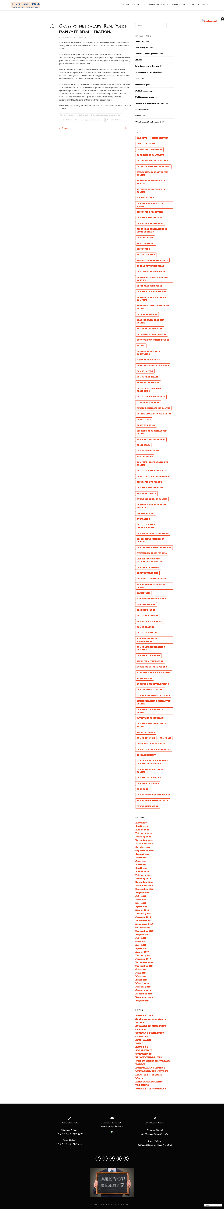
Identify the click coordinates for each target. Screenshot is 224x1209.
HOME (126, 4)
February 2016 (143, 987)
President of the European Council (152, 279)
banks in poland (146, 604)
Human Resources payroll (152, 553)
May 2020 (141, 823)
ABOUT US (137, 4)
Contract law (145, 237)
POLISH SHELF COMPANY (150, 1089)
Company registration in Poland (151, 725)
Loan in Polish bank (148, 402)
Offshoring (141, 84)
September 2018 (144, 889)
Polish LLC (165, 738)
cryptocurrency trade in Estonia (151, 506)
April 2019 (141, 868)
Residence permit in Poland (149, 103)
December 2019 (144, 840)
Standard (82, 38)
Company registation (149, 217)
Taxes (138, 115)
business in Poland (147, 806)
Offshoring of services (150, 212)
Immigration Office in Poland (154, 547)
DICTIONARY (143, 1040)
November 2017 (144, 924)
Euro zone (142, 789)
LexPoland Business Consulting (148, 353)
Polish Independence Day (151, 396)
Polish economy (143, 91)
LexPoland (71, 38)
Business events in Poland (152, 499)
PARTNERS (142, 1085)
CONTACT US (205, 4)
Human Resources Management (106, 115)
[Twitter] (112, 1158)
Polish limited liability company (151, 648)
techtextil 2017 (146, 243)
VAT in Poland (145, 456)
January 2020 (143, 837)
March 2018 (142, 910)
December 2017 (144, 920)
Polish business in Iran (150, 223)
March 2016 (142, 983)
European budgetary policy (153, 684)
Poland (141, 345)
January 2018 (143, 917)
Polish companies (147, 632)
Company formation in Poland (150, 711)
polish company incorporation (146, 526)
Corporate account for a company (151, 299)
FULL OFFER (189, 4)
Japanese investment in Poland (151, 191)
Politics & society (144, 97)
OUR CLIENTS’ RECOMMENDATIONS (148, 1055)
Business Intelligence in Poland (151, 586)
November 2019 (144, 844)
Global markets (146, 143)
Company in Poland (148, 783)
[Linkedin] (105, 1158)
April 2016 (141, 980)
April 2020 (141, 826)
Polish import (145, 371)
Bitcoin (141, 578)
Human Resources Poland (151, 598)
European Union (146, 425)
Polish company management (89, 120)
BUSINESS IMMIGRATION (151, 1026)
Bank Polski (143, 593)
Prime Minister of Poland (151, 334)
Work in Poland (113, 120)
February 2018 (143, 913)
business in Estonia (148, 450)
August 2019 (142, 854)
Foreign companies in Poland (153, 408)
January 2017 (143, 959)
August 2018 (142, 892)
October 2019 (142, 847)
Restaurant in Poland (149, 286)
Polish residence (146, 493)
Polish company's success (151, 470)
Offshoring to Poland (149, 482)
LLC (137, 78)
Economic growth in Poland (153, 340)
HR (137, 60)
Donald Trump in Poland (150, 266)
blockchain (143, 445)
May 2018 (140, 903)
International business (151, 743)
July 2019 (140, 858)
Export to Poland (147, 314)
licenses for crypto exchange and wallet (149, 560)
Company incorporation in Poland (152, 464)
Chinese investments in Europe (150, 540)
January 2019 (143, 878)
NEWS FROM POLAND (148, 1082)
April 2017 (141, 948)
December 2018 (144, 882)
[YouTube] (119, 1158)
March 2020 (142, 830)
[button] (144, 4)
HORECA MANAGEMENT (150, 1068)
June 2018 (140, 899)
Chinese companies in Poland (153, 166)
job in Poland (66, 120)
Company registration (150, 487)
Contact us (141, 1036)
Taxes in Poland (146, 610)
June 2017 (140, 941)
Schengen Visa (160, 138)
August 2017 (142, 934)
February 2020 (143, 833)
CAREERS (140, 1029)
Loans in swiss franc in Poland (150, 321)
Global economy (146, 755)
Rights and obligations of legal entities (152, 230)
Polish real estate (147, 377)
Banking (139, 41)
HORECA (175, 4)
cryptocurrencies (147, 573)
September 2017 (144, 931)
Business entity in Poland (152, 667)
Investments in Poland (147, 72)
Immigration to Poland (147, 66)
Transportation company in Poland (153, 307)
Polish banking (145, 627)
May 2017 (140, 945)
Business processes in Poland (74, 115)
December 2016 (144, 962)
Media (139, 1078)
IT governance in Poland (151, 271)
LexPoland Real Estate (148, 1075)
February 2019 (143, 875)
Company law (158, 578)
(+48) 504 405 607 (69, 1134)
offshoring (143, 249)
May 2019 (140, 865)
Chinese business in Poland (152, 160)
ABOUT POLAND (145, 1015)
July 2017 (140, 938)
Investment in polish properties (149, 390)
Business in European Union (153, 800)
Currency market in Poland (153, 365)
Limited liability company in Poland (154, 702)
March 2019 (142, 872)
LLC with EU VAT (146, 513)
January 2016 (143, 990)
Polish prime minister (150, 328)
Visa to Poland (145, 197)
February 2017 (143, 955)
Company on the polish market (150, 205)
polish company (146, 254)
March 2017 (142, 952)
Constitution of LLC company (153, 476)
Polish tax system (147, 615)
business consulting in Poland (150, 771)
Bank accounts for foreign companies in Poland (152, 762)
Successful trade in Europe (152, 260)
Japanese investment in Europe (151, 182)
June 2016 (141, 973)
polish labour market (149, 621)
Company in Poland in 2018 (151, 291)
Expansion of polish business (153, 672)
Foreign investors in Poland (153, 695)
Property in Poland (148, 382)
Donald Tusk (144, 419)
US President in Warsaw (150, 155)
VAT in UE (142, 138)
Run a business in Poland (151, 439)
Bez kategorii (142, 47)
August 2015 (142, 1001)
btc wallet (143, 519)
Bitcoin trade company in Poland (152, 432)
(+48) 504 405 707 (69, 1144)
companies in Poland (149, 777)
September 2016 (144, 966)
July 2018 (140, 896)
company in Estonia (148, 567)
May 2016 (140, 976)
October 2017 (142, 927)
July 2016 (140, 969)
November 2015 (144, 997)
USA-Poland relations (149, 149)
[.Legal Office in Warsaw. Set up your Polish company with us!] (25, 5)
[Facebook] (98, 1158)
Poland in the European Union (154, 414)
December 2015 (143, 994)
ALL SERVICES (143, 1050)
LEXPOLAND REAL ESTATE (151, 1071)
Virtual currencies (148, 359)
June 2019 (141, 861)
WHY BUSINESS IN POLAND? (152, 1061)
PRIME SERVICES (157, 4)
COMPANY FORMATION (150, 1033)
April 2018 (141, 906)
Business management (146, 53)
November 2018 (144, 885)
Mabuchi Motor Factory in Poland (152, 174)
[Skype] (126, 1158)
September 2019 (144, 851)
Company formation (148, 655)
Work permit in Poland (147, 122)
